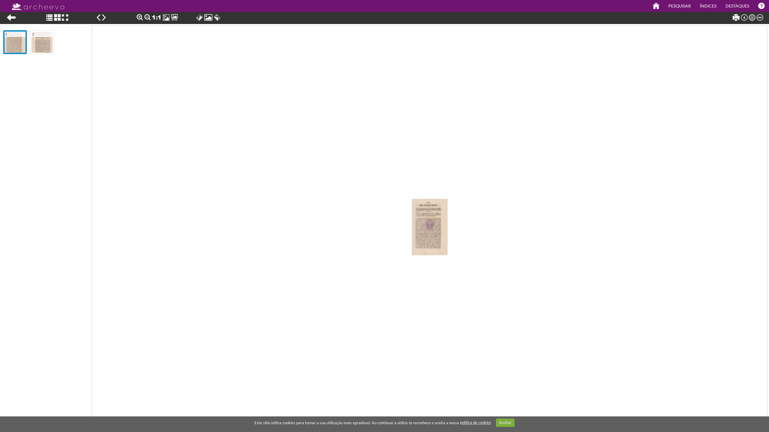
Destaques (737, 5)
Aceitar (505, 422)
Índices (708, 5)
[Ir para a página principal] (34, 5)
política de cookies (475, 422)
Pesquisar (679, 5)
